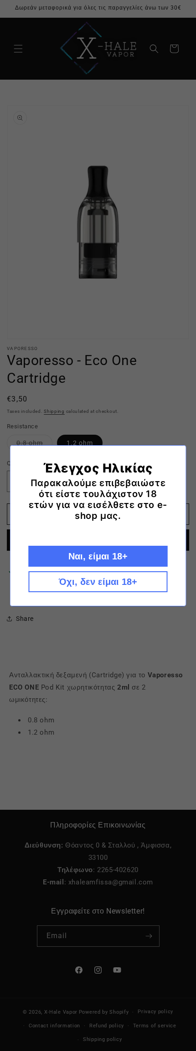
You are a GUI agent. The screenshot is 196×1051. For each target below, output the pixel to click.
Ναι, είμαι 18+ (98, 556)
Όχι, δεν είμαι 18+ (98, 582)
